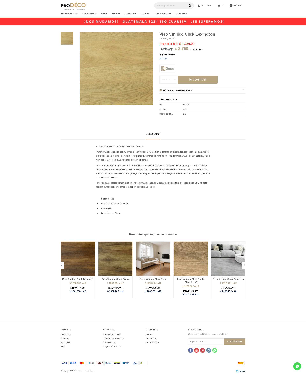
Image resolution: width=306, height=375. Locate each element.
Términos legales (89, 371)
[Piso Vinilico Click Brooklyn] (78, 258)
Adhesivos (130, 13)
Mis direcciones (152, 342)
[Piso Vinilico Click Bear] (153, 258)
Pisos (104, 13)
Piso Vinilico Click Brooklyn (77, 279)
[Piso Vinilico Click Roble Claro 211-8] (190, 258)
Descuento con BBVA (112, 334)
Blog (63, 346)
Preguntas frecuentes (112, 346)
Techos (116, 13)
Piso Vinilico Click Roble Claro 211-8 (190, 281)
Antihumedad (89, 13)
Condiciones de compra (113, 338)
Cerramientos (163, 13)
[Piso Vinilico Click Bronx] (115, 258)
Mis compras (151, 338)
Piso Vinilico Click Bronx (115, 279)
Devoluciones (109, 342)
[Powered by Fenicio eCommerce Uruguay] (240, 371)
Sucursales (65, 342)
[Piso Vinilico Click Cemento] (228, 258)
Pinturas (146, 13)
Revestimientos (69, 13)
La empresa (66, 334)
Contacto (64, 338)
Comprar (199, 79)
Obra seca (181, 13)
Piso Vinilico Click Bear (153, 279)
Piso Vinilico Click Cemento (228, 279)
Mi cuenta (150, 334)
